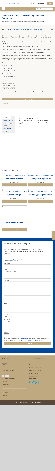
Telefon (5, 309)
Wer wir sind (5, 381)
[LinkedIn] (8, 376)
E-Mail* (5, 303)
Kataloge (4, 389)
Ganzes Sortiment (7, 21)
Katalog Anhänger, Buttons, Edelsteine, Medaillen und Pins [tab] (7, 130)
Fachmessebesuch (6, 384)
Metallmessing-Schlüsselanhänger (14, 222)
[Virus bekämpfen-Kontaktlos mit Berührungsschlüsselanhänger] (14, 190)
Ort (4, 297)
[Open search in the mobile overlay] (44, 8)
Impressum (39, 402)
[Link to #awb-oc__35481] (3, 8)
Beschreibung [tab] (6, 117)
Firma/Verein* (7, 263)
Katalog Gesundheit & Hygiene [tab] (8, 124)
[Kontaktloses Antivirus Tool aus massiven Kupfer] (14, 174)
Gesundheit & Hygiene (15, 21)
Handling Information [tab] (8, 120)
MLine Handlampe (32, 364)
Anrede (5, 269)
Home (3, 21)
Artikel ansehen (14, 185)
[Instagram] (6, 376)
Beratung (6, 314)
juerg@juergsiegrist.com (13, 260)
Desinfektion (21, 21)
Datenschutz (34, 402)
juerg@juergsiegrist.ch (33, 340)
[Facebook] (3, 376)
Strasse (5, 286)
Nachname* (6, 280)
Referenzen (5, 395)
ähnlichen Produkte (16, 95)
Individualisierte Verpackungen (35, 370)
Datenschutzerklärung (24, 338)
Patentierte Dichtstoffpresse (34, 373)
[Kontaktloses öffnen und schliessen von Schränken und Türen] (40, 174)
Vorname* (6, 275)
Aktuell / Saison (6, 392)
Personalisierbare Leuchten (34, 362)
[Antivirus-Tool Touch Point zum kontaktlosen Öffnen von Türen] (40, 190)
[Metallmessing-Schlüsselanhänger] (14, 206)
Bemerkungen (7, 319)
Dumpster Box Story (33, 376)
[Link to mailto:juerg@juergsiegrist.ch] (53, 235)
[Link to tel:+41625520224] (53, 233)
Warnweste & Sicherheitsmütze (35, 367)
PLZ (5, 292)
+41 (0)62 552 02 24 (9, 369)
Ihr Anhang (6, 332)
